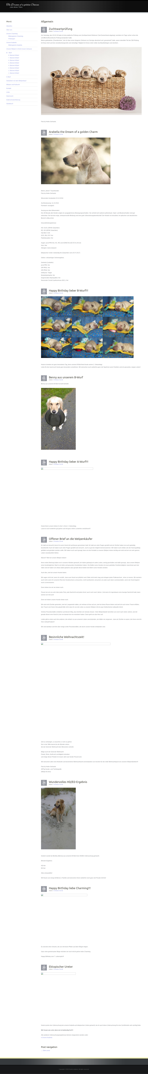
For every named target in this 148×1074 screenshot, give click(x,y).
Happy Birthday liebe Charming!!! (70, 888)
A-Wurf (8, 77)
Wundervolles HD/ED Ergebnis (68, 782)
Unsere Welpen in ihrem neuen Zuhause (19, 49)
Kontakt (8, 88)
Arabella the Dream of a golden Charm (73, 132)
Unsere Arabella (11, 42)
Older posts (45, 1050)
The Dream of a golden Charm (22, 5)
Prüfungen (11, 39)
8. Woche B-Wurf (13, 55)
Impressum (9, 96)
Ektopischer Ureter (61, 966)
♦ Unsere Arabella (46, 1037)
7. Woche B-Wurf (13, 58)
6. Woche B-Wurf (13, 60)
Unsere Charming (12, 33)
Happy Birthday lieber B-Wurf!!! (68, 290)
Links (8, 92)
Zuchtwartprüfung (60, 29)
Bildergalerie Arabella (15, 45)
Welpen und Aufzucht (13, 84)
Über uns (9, 30)
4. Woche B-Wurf (13, 65)
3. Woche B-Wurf (13, 68)
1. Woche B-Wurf (13, 73)
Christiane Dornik (58, 31)
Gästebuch (9, 103)
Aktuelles (9, 26)
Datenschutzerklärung (13, 100)
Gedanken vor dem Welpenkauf (16, 81)
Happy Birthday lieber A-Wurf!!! (68, 461)
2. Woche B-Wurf (13, 70)
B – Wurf (9, 53)
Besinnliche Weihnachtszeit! (66, 637)
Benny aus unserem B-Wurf (66, 377)
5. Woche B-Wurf (13, 63)
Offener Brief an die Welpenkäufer (70, 539)
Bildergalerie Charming (15, 36)
